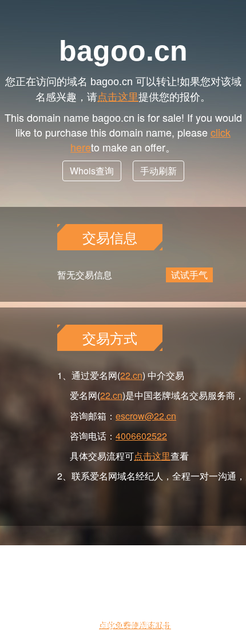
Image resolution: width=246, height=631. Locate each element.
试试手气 (189, 274)
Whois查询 (92, 170)
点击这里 (117, 96)
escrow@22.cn (146, 415)
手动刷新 (158, 170)
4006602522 (141, 435)
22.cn (131, 375)
